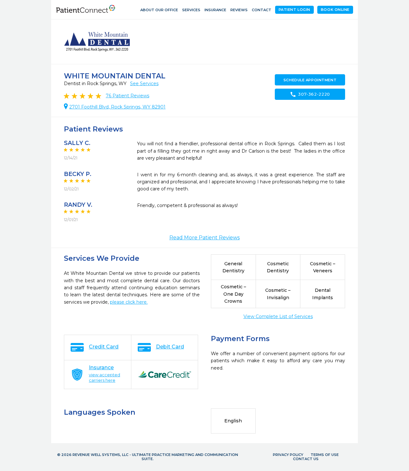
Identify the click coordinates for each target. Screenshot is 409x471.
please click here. (129, 302)
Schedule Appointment (309, 80)
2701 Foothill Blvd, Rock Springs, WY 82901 (117, 107)
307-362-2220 (310, 94)
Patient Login (294, 9)
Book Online (335, 9)
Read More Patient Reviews (204, 238)
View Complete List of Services (278, 316)
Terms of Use (325, 454)
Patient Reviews (127, 96)
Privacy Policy (288, 454)
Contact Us (306, 459)
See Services (144, 83)
